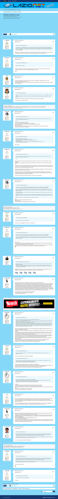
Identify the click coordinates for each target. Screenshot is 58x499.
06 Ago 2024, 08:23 (18, 214)
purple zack (7, 426)
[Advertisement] (29, 26)
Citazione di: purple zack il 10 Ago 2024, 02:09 (22, 475)
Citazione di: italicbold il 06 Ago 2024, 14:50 (22, 376)
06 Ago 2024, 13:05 (18, 279)
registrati (18, 9)
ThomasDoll (7, 278)
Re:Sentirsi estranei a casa (19, 40)
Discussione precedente (7, 18)
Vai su (5, 485)
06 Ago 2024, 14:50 (18, 347)
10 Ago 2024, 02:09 (18, 428)
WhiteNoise (7, 87)
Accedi (16, 9)
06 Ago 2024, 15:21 (18, 410)
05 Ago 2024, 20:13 (18, 113)
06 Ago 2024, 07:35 (18, 181)
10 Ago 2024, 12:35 (18, 472)
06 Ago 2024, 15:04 (18, 373)
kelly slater (7, 312)
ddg (7, 256)
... (13, 485)
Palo (7, 76)
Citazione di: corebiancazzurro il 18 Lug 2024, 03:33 (23, 261)
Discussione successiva (15, 18)
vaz (7, 394)
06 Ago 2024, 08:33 (18, 229)
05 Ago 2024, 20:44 (18, 133)
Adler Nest (7, 111)
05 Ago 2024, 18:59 (18, 77)
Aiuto (43, 497)
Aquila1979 (7, 149)
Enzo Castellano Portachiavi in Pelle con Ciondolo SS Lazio (14, 446)
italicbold (7, 40)
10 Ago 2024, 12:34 (18, 452)
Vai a (41, 491)
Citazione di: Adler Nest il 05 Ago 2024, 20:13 (22, 136)
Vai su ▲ (53, 497)
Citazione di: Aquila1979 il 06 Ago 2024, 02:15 (22, 217)
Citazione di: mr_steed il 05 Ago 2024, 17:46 (22, 45)
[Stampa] (54, 34)
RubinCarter (7, 57)
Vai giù (5, 34)
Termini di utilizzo (48, 497)
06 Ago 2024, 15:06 (18, 395)
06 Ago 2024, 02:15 (18, 150)
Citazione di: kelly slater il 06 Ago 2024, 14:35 (22, 358)
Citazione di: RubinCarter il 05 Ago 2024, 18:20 (22, 116)
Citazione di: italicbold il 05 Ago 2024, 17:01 (22, 317)
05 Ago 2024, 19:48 (18, 89)
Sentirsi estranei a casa (11, 15)
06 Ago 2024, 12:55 (18, 258)
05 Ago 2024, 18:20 (18, 59)
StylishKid (7, 451)
